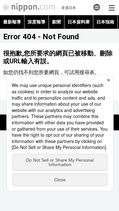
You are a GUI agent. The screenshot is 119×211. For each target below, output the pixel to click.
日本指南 (105, 21)
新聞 (56, 21)
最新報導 (12, 21)
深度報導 (36, 21)
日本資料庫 (79, 21)
